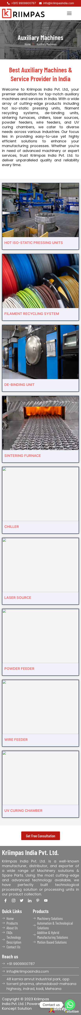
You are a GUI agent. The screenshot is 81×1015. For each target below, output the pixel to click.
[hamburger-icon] (69, 13)
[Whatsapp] (70, 1005)
